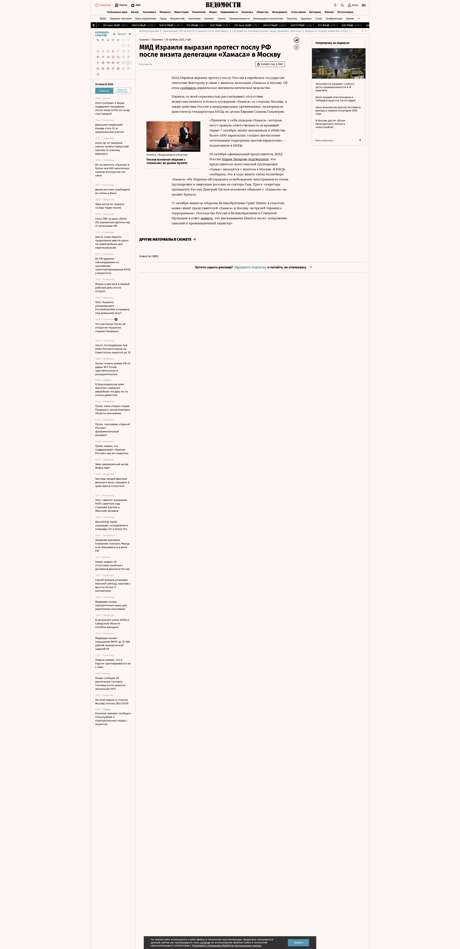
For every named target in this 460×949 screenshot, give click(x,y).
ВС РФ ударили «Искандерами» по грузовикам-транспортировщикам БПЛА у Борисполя (113, 266)
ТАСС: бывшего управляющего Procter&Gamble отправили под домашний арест (112, 308)
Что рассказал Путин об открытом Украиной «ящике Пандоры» (110, 327)
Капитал (209, 18)
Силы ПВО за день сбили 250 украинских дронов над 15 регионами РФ (112, 222)
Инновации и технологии (268, 18)
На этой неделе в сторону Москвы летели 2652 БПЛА (111, 701)
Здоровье (306, 18)
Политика (247, 12)
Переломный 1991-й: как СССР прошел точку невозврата (196, 31)
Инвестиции (181, 12)
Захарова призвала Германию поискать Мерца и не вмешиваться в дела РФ (112, 545)
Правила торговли (121, 18)
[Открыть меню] (364, 5)
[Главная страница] (223, 5)
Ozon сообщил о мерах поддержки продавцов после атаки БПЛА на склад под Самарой (112, 108)
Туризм (350, 18)
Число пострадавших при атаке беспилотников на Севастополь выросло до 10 (112, 349)
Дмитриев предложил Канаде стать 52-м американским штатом (109, 128)
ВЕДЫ (103, 18)
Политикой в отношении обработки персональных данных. (227, 945)
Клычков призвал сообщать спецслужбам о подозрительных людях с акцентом (113, 719)
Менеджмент (280, 12)
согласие (205, 942)
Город (163, 18)
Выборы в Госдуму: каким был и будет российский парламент (341, 31)
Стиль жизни (298, 12)
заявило (207, 218)
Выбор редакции (149, 31)
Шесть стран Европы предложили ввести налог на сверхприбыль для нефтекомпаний (112, 242)
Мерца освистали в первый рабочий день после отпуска (112, 287)
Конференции (334, 18)
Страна (221, 18)
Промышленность (239, 18)
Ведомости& (177, 18)
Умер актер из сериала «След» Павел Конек (109, 206)
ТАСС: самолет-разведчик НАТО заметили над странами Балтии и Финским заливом (111, 505)
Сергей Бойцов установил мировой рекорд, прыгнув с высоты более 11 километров (112, 585)
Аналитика (194, 18)
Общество (263, 12)
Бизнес (135, 12)
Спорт (318, 18)
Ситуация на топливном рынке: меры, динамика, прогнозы (266, 31)
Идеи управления (145, 18)
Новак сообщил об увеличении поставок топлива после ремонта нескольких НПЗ (110, 683)
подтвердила (258, 159)
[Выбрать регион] (335, 5)
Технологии (199, 12)
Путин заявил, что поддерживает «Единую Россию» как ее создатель (111, 449)
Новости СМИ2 (148, 256)
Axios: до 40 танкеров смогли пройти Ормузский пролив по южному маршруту (112, 148)
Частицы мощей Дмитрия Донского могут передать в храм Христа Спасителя (112, 482)
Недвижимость (229, 12)
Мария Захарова (234, 159)
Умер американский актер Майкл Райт (111, 466)
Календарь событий (102, 34)
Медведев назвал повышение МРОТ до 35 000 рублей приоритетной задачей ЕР (112, 644)
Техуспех (292, 18)
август (122, 34)
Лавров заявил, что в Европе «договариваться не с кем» (113, 663)
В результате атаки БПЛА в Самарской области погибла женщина (112, 623)
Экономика (149, 12)
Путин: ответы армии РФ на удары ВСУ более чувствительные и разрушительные (112, 369)
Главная (144, 39)
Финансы (165, 12)
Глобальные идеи (117, 12)
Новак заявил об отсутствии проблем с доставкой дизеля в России (112, 565)
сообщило (188, 88)
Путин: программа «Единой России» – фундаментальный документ (112, 430)
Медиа (213, 12)
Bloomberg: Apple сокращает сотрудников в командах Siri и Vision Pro (111, 525)
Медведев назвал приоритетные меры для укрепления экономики (111, 605)
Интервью (315, 12)
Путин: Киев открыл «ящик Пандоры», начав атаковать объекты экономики (112, 409)
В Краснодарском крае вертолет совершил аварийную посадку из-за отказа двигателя (111, 390)
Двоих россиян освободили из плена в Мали (112, 191)
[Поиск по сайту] (342, 5)
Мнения (329, 12)
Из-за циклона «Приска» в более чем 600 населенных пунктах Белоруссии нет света (112, 170)
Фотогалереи (345, 12)
